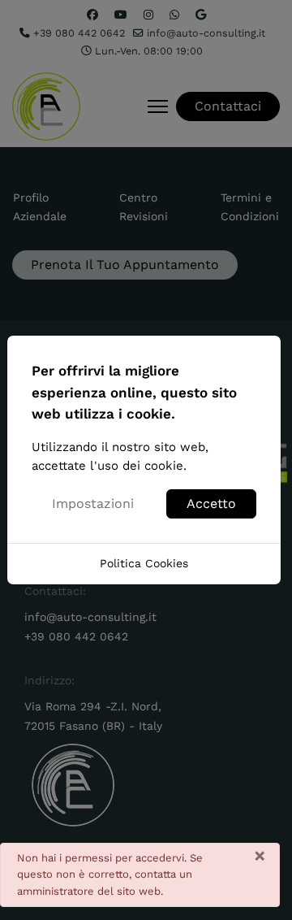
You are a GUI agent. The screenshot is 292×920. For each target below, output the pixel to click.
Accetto (211, 503)
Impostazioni (93, 503)
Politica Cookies (144, 563)
